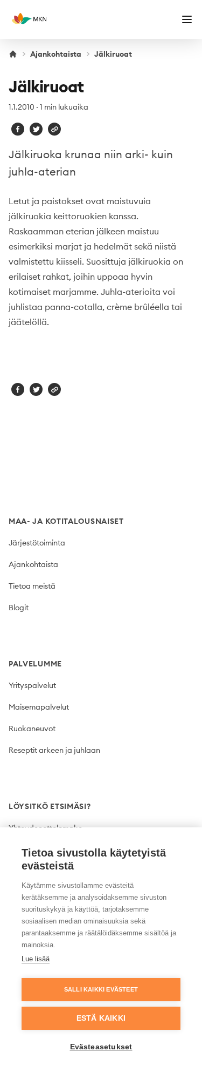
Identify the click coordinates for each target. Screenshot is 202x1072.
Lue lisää (36, 959)
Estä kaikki (101, 1018)
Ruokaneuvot (32, 728)
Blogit (19, 607)
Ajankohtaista (55, 54)
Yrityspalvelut (32, 685)
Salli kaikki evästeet (101, 989)
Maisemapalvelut (39, 707)
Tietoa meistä (32, 586)
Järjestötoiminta (37, 543)
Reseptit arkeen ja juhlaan (54, 750)
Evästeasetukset (101, 1047)
